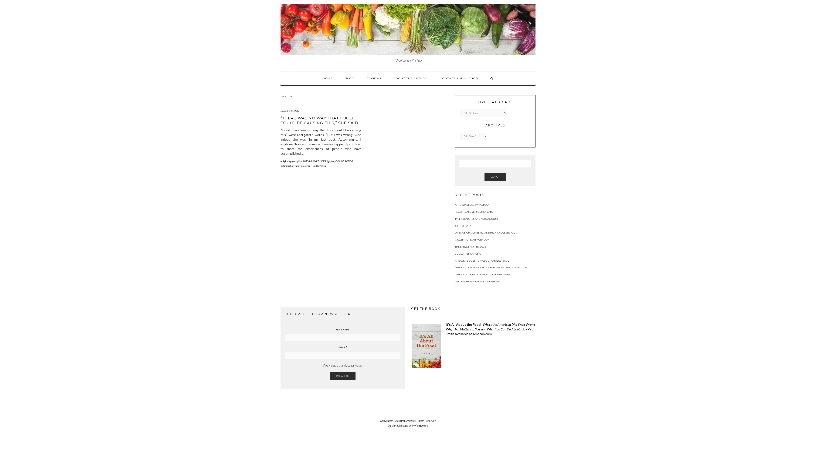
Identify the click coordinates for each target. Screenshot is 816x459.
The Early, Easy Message (470, 246)
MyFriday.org (420, 425)
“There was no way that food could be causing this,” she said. (319, 120)
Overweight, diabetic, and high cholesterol (485, 232)
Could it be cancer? (468, 253)
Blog (349, 78)
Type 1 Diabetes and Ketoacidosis (476, 218)
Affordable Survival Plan (472, 204)
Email (343, 347)
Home (328, 78)
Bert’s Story (463, 225)
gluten (331, 161)
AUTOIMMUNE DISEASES (315, 161)
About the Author (411, 78)
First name (343, 329)
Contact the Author (459, 78)
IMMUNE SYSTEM (344, 161)
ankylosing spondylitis (291, 161)
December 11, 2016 (289, 110)
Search (495, 176)
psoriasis (305, 165)
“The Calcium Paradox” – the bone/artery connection (491, 267)
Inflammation (287, 165)
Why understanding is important (477, 281)
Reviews (374, 78)
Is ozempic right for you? (472, 239)
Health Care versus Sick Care (474, 211)
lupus (297, 165)
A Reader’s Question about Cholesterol (482, 260)
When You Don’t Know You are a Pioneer (482, 274)
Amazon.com (482, 334)
